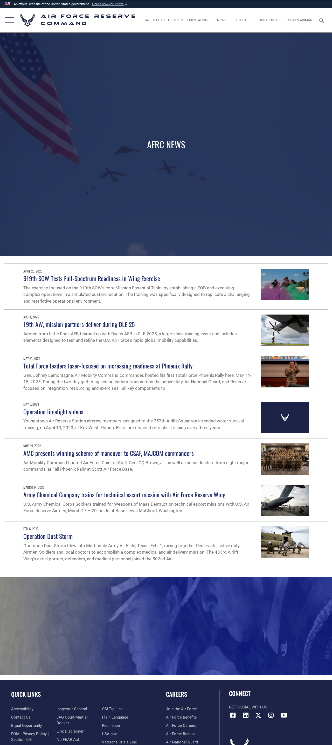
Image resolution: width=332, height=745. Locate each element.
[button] (110, 4)
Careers (176, 694)
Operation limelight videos (53, 411)
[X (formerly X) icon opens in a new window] (258, 715)
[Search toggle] (322, 20)
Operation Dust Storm (48, 536)
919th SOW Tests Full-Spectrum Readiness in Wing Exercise (91, 278)
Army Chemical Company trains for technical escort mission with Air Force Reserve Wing (124, 494)
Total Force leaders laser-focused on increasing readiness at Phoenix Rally (107, 365)
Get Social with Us (248, 707)
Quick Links (26, 694)
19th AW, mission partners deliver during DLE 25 (79, 324)
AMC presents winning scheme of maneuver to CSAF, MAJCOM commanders (108, 453)
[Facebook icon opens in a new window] (233, 715)
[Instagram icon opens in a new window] (271, 715)
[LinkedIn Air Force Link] (246, 715)
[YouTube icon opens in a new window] (284, 715)
